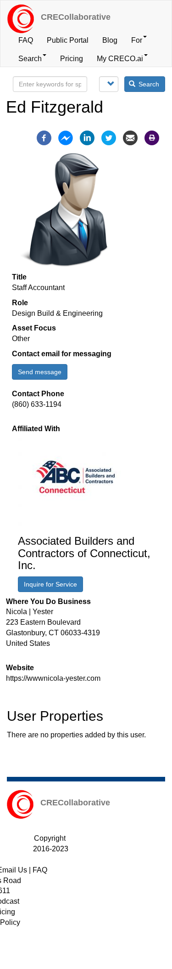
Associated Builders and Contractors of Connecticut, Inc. (84, 553)
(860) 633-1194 (36, 404)
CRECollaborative (76, 17)
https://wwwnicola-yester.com (53, 678)
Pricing (71, 59)
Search (30, 59)
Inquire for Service (50, 584)
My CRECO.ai (120, 59)
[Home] (20, 19)
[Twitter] (108, 137)
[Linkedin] (87, 137)
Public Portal (68, 40)
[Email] (130, 137)
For (136, 40)
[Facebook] (44, 137)
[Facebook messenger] (65, 137)
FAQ (25, 40)
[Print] (151, 137)
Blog (109, 40)
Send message (39, 372)
